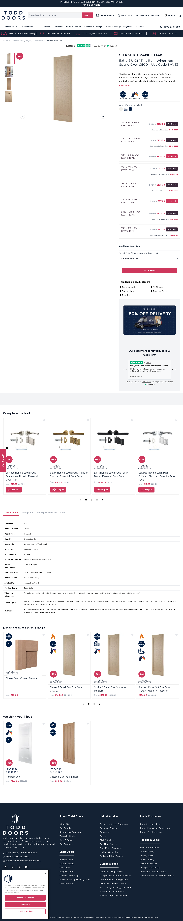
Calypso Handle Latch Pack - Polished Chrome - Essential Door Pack (157, 476)
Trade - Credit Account (151, 832)
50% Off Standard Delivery (22, 33)
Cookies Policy (147, 860)
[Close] (45, 873)
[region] (25, 894)
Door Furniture (43, 27)
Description (27, 512)
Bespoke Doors (67, 871)
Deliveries (104, 836)
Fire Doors (58, 27)
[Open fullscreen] (62, 88)
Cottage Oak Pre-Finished (64, 777)
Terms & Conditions (149, 848)
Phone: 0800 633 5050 (17, 857)
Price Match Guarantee (131, 33)
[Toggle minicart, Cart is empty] (180, 15)
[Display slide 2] (91, 500)
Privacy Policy (146, 856)
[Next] (103, 116)
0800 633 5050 (172, 27)
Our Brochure (66, 844)
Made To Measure (73, 27)
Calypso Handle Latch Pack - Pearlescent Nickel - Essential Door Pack (22, 476)
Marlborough (13, 777)
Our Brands (65, 828)
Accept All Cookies (25, 898)
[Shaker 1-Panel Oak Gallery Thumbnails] (9, 78)
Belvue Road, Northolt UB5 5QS (21, 853)
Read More (124, 85)
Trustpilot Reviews (68, 836)
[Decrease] (168, 156)
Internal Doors (11, 27)
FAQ (62, 512)
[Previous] (22, 116)
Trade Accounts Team (150, 824)
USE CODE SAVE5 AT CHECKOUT (91, 5)
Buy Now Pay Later (109, 844)
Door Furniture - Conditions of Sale (157, 875)
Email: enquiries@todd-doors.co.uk (23, 861)
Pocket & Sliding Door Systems (118, 27)
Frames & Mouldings (93, 27)
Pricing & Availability (150, 868)
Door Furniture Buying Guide (114, 879)
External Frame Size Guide (113, 883)
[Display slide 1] (86, 500)
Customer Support (109, 828)
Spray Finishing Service (111, 871)
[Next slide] (102, 500)
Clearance (140, 27)
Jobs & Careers (67, 840)
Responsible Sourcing (70, 832)
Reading (126, 295)
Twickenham (128, 291)
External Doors (27, 27)
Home (5, 41)
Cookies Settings (25, 911)
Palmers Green (160, 291)
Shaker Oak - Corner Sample (21, 678)
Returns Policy (147, 852)
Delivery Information (46, 512)
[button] (3, 460)
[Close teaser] (7, 448)
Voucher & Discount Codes (153, 871)
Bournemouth (129, 287)
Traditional (38, 41)
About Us (64, 824)
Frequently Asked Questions (114, 824)
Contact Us (105, 832)
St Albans (158, 287)
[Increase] (175, 156)
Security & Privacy (148, 864)
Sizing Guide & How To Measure (115, 875)
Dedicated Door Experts (58, 33)
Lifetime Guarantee (167, 33)
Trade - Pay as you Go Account (155, 828)
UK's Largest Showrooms (95, 33)
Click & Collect (107, 840)
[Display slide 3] (97, 500)
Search (87, 15)
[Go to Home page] (13, 15)
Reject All (25, 904)
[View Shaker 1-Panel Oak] (9, 58)
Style (28, 41)
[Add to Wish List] (43, 420)
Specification (11, 512)
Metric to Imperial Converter (113, 895)
